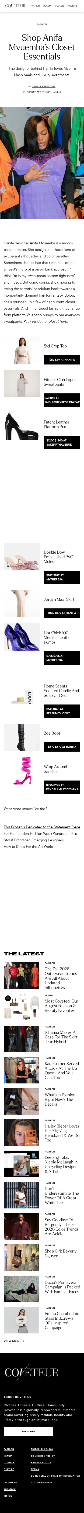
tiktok (8, 1496)
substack (10, 1489)
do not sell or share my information (55, 1476)
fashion (35, 5)
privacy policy (41, 1462)
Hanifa (9, 243)
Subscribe (28, 1431)
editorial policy (42, 1449)
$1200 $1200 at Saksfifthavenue (59, 442)
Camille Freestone (43, 86)
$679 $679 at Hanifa (62, 747)
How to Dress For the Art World (28, 846)
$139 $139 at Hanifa (62, 613)
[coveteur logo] (15, 6)
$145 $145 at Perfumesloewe (58, 711)
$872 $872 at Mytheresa (55, 577)
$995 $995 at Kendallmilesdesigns (62, 787)
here (63, 321)
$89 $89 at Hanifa (62, 360)
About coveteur (18, 1397)
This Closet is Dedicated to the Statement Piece (42, 827)
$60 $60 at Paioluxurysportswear (62, 400)
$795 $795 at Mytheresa (55, 658)
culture (72, 5)
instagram (11, 1482)
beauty (47, 5)
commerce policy (43, 1456)
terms (35, 1469)
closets (59, 5)
